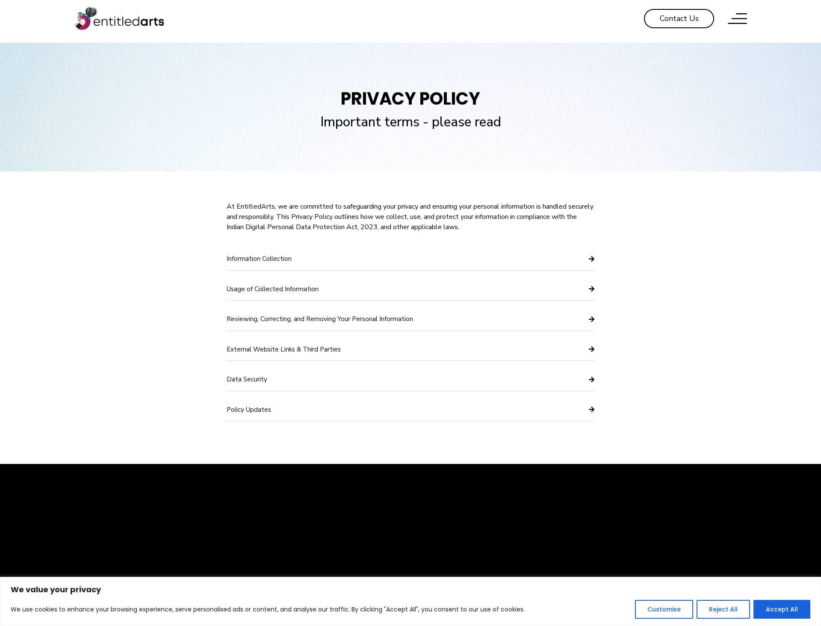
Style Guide (696, 530)
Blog (581, 567)
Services (467, 567)
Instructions (695, 548)
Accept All (782, 609)
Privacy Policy (581, 548)
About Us (467, 548)
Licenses (696, 567)
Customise (664, 609)
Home (467, 530)
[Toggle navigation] (737, 19)
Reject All (723, 609)
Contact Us (581, 530)
